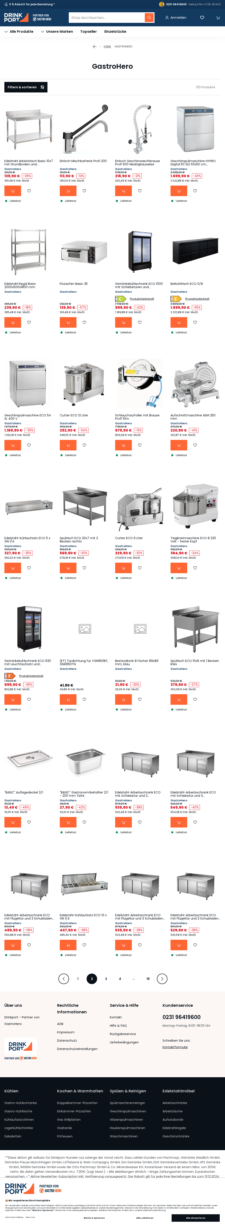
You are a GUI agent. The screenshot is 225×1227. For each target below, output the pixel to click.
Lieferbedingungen (124, 1042)
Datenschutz (67, 1040)
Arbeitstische (173, 1111)
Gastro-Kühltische (18, 1111)
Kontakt (116, 1017)
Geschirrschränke (176, 1136)
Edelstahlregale (174, 1128)
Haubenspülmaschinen (127, 1128)
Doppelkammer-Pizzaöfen (77, 1103)
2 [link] (92, 979)
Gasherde (64, 1128)
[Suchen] (149, 17)
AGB (60, 1024)
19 (148, 979)
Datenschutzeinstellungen (77, 1049)
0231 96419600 (182, 1017)
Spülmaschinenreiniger (127, 1103)
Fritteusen (65, 1136)
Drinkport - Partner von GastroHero (22, 1020)
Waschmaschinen (124, 1136)
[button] (218, 17)
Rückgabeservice (123, 1034)
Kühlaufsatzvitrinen (19, 1119)
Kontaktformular (175, 1047)
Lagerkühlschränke (18, 1128)
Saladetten (12, 1136)
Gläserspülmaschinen (126, 1119)
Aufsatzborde (173, 1119)
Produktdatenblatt (142, 299)
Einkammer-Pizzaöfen (74, 1111)
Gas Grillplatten (69, 1119)
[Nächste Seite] (162, 979)
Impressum (65, 1032)
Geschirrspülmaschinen (128, 1111)
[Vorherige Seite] (63, 979)
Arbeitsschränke (175, 1103)
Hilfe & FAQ (118, 1025)
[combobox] (111, 17)
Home (107, 46)
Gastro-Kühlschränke (20, 1103)
